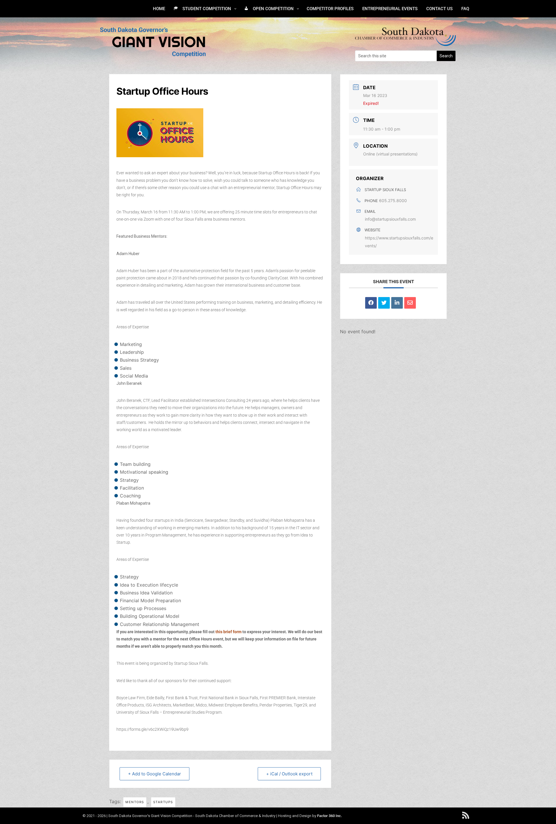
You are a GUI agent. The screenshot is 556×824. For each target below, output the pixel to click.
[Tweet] (384, 303)
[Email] (410, 303)
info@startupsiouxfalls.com (390, 219)
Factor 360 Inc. (329, 816)
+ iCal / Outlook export (289, 774)
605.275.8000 (393, 200)
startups (163, 802)
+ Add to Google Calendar (154, 774)
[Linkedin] (397, 303)
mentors (134, 802)
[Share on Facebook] (371, 303)
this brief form (228, 631)
